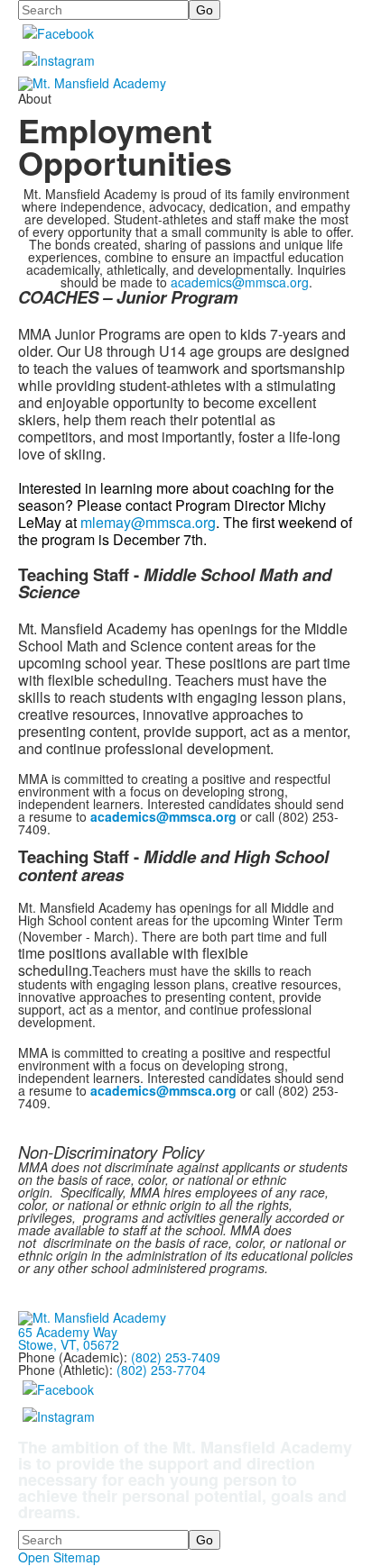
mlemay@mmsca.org (148, 522)
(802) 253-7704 (161, 1370)
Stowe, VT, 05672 (68, 1344)
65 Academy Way (67, 1332)
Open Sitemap (59, 1557)
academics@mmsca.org (240, 282)
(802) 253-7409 (175, 1357)
